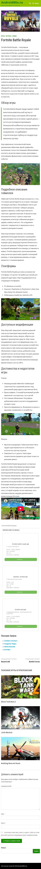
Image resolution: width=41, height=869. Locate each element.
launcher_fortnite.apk (20, 577)
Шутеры (8, 36)
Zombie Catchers (10, 641)
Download (19, 559)
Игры (3, 36)
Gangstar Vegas (10, 644)
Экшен (14, 36)
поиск (36, 851)
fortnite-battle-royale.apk (20, 544)
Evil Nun (7, 649)
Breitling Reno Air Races (10, 763)
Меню (37, 3)
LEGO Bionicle (6, 732)
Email (3, 823)
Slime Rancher (9, 646)
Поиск (3, 848)
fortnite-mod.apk (20, 609)
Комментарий (6, 786)
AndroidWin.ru (12, 2)
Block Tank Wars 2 (8, 701)
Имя (3, 814)
